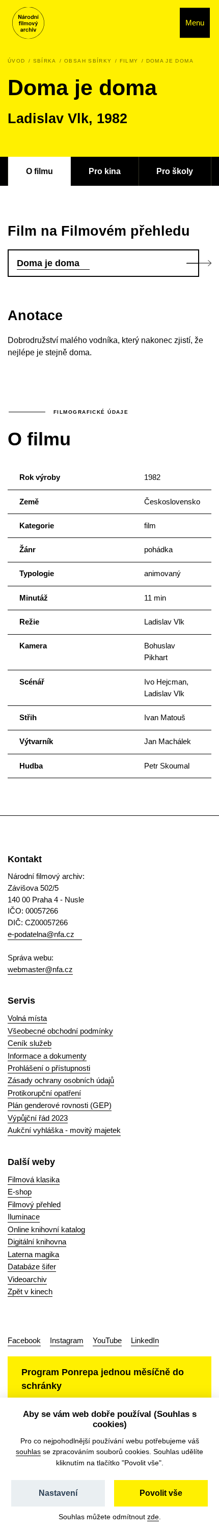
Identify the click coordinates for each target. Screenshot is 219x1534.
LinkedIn (145, 1340)
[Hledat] (161, 23)
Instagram (67, 1340)
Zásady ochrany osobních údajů (61, 1080)
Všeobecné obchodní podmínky (60, 1031)
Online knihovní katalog (46, 1229)
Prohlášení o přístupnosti (49, 1068)
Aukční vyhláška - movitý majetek (64, 1130)
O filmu (39, 171)
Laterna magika (33, 1254)
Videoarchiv (27, 1279)
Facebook (24, 1340)
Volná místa (27, 1018)
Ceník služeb (29, 1043)
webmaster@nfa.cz (40, 969)
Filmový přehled (34, 1204)
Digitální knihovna (37, 1241)
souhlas (28, 1451)
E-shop (20, 1191)
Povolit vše (161, 1493)
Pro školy (174, 171)
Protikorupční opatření (44, 1093)
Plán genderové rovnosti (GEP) (60, 1105)
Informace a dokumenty (47, 1056)
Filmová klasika (34, 1179)
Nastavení (58, 1493)
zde (153, 1517)
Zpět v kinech (30, 1291)
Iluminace (24, 1216)
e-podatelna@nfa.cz (41, 934)
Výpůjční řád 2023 (38, 1118)
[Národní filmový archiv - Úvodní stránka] (28, 23)
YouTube (107, 1340)
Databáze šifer (32, 1266)
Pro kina (105, 171)
